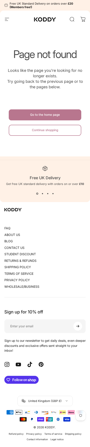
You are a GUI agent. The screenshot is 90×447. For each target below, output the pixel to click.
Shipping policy (73, 434)
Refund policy (16, 434)
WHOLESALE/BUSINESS (21, 286)
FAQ (7, 228)
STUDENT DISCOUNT (20, 254)
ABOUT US (12, 235)
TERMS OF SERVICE (18, 273)
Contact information (37, 439)
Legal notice (57, 439)
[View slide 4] (52, 193)
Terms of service (53, 434)
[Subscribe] (77, 326)
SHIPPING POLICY (17, 267)
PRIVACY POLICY (17, 280)
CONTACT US (14, 248)
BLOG (8, 241)
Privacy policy (34, 434)
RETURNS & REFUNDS (20, 260)
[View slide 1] (37, 193)
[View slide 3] (47, 193)
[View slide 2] (42, 193)
